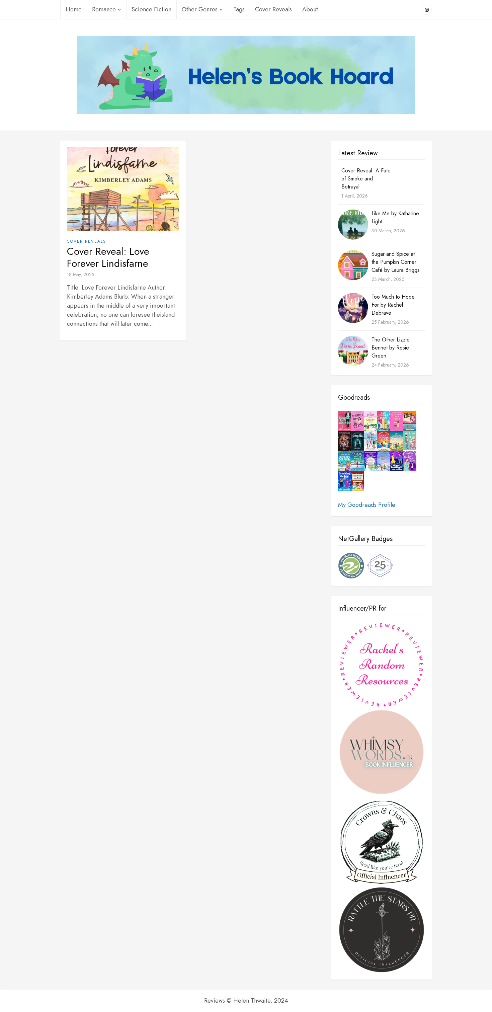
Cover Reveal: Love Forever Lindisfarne (108, 257)
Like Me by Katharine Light (395, 217)
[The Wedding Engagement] (396, 441)
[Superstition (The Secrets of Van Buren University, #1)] (357, 441)
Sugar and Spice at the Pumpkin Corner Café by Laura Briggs (396, 262)
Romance (104, 9)
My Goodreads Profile (366, 504)
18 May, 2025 (80, 274)
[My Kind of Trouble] (409, 441)
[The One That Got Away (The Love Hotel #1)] (344, 461)
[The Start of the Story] (370, 421)
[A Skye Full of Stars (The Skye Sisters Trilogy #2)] (357, 461)
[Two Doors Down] (383, 421)
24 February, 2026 (390, 365)
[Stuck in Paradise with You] (383, 441)
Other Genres (200, 9)
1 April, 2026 (354, 195)
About (310, 9)
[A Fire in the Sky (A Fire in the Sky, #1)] (344, 441)
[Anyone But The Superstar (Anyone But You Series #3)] (344, 421)
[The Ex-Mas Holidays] (370, 441)
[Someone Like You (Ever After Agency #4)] (357, 481)
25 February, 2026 (390, 322)
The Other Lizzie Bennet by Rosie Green (391, 348)
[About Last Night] (396, 461)
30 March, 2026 (388, 230)
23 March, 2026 (388, 279)
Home (74, 9)
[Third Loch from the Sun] (409, 421)
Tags (239, 9)
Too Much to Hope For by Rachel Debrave (393, 305)
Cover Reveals (273, 9)
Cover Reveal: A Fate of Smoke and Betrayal (366, 178)
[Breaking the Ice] (344, 481)
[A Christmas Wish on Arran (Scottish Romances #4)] (383, 461)
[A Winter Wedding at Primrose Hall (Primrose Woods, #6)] (370, 461)
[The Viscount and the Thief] (409, 461)
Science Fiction (151, 9)
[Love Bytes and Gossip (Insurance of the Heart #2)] (396, 421)
